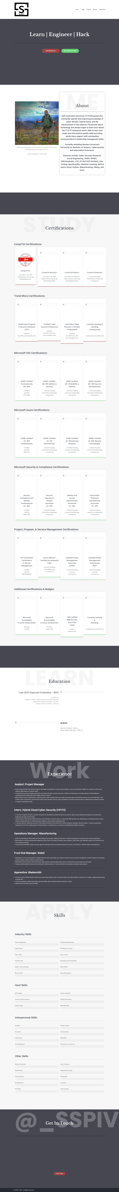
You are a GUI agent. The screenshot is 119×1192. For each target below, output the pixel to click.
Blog (83, 9)
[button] (79, 9)
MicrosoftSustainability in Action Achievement (49, 620)
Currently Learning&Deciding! (94, 620)
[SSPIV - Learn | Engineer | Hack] (21, 9)
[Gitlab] (84, 1154)
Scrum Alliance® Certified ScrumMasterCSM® (49, 560)
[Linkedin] (51, 1154)
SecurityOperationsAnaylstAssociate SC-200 (49, 500)
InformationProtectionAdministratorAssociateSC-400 (94, 500)
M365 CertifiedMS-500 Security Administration (95, 384)
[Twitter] (34, 1154)
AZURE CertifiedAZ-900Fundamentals (27, 441)
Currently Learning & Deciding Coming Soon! (95, 327)
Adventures (102, 9)
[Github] (68, 1154)
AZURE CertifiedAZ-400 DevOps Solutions (72, 441)
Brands (95, 9)
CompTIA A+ (25, 271)
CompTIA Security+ (49, 272)
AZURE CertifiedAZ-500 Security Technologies (94, 441)
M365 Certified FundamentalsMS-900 (27, 384)
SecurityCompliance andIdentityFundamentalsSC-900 (27, 500)
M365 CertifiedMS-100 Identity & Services (49, 384)
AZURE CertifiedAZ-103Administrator (49, 441)
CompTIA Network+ (95, 272)
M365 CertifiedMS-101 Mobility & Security (72, 384)
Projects (89, 9)
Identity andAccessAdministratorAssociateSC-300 (72, 500)
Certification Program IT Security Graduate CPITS (26, 327)
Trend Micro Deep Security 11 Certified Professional (72, 327)
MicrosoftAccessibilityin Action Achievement (27, 620)
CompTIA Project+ (72, 272)
